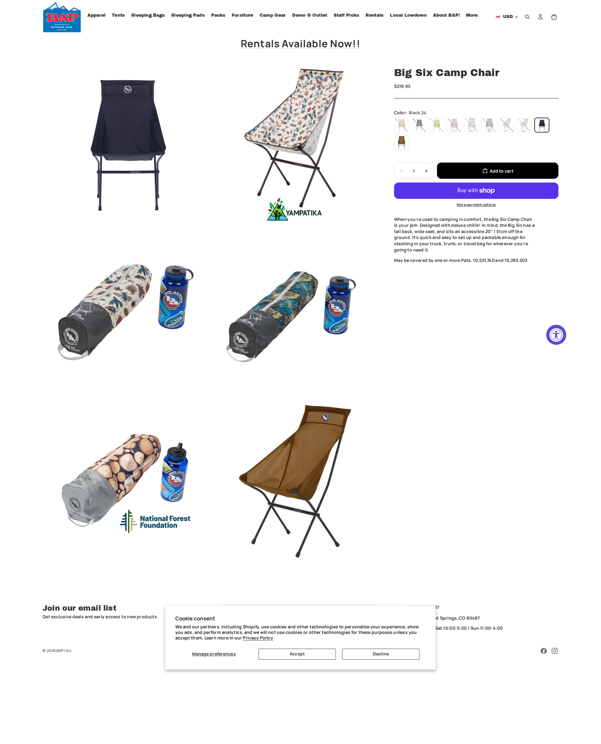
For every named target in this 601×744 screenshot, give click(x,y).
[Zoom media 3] (126, 312)
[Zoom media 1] (126, 143)
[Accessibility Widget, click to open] (556, 335)
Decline (381, 654)
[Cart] (554, 17)
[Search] (527, 17)
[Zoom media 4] (295, 312)
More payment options (476, 204)
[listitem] (472, 15)
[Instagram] (555, 651)
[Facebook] (543, 651)
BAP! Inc (63, 650)
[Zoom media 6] (295, 481)
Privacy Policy (258, 638)
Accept (297, 654)
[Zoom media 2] (295, 143)
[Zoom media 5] (126, 481)
